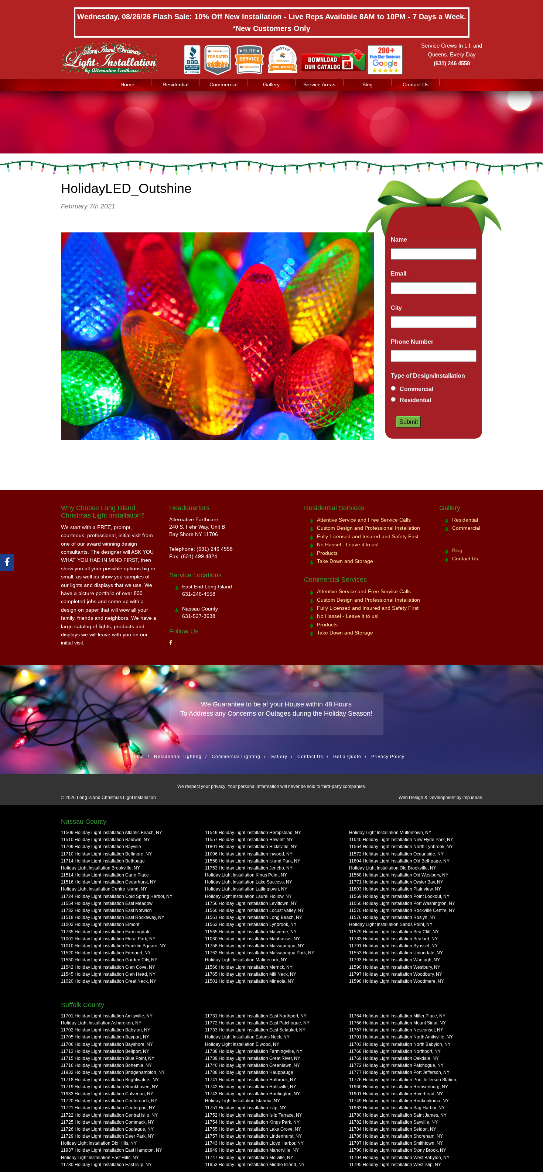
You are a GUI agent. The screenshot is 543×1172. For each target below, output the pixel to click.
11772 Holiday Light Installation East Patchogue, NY (257, 1023)
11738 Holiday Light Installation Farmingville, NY (254, 1051)
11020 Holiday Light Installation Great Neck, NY (108, 981)
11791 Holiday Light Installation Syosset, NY (393, 945)
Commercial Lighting (236, 756)
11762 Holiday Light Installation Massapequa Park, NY (259, 952)
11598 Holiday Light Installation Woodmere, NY (396, 981)
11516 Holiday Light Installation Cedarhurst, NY (108, 882)
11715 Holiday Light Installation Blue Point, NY (107, 1058)
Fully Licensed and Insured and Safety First (368, 536)
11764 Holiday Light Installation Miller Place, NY (397, 1016)
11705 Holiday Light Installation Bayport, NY (105, 1037)
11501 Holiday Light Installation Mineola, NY (249, 981)
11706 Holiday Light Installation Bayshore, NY (107, 1044)
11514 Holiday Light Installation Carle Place (105, 875)
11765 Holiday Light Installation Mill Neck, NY (250, 974)
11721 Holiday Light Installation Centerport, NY (108, 1107)
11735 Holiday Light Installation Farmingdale (106, 931)
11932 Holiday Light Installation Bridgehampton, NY (113, 1072)
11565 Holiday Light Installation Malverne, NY (251, 931)
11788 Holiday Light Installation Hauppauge (249, 1072)
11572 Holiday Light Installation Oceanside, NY (396, 854)
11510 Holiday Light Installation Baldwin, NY (105, 839)
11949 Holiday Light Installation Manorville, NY (252, 1150)
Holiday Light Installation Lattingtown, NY (246, 889)
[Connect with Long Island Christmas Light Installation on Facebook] (170, 643)
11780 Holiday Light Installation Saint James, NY (398, 1115)
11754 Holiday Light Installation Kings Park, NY (252, 1122)
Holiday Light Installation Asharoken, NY (101, 1023)
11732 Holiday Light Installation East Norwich (106, 910)
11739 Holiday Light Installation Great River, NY (252, 1058)
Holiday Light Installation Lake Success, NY (248, 882)
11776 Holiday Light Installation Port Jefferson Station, (403, 1079)
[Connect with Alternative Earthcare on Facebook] (7, 562)
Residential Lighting (178, 756)
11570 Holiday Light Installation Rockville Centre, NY (402, 910)
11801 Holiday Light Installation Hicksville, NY (251, 846)
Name (401, 239)
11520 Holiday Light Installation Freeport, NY (106, 952)
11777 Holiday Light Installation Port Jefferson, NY (399, 1072)
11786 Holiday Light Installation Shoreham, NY (396, 1136)
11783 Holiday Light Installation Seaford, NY (393, 938)
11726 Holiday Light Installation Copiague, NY (107, 1129)
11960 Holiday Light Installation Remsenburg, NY (398, 1086)
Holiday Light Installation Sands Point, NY (391, 924)
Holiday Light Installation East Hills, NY (100, 1157)
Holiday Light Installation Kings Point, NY (246, 875)
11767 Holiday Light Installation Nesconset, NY (396, 1030)
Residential (175, 84)
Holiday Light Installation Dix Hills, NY (99, 1143)
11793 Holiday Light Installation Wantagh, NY (394, 959)
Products (327, 553)
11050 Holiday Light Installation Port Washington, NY (402, 903)
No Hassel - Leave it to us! (348, 544)
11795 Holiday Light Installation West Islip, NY (395, 1164)
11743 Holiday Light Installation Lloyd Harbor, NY (254, 1143)
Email (400, 273)
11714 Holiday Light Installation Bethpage (103, 861)
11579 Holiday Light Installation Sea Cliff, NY (394, 931)
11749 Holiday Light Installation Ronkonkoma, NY (399, 1100)
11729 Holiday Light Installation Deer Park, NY (107, 1136)
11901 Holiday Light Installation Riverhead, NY (396, 1093)
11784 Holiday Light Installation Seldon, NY (392, 1129)
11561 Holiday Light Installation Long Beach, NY (253, 917)
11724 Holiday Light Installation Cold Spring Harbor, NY (117, 896)
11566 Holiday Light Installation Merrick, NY (249, 967)
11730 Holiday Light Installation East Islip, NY (106, 1164)
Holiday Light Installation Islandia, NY (242, 1100)
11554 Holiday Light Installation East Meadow (107, 903)
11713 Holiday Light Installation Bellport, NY (105, 1051)
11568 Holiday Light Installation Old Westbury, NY (398, 875)
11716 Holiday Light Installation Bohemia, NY (106, 1065)
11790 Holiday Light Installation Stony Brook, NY (397, 1150)
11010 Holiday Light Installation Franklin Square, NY (113, 945)
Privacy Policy (387, 756)
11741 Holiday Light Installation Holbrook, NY (250, 1079)
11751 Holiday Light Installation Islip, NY (245, 1107)
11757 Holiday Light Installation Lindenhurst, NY (253, 1136)
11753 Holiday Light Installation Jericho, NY (249, 868)
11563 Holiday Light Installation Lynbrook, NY (251, 924)
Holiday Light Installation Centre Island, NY (104, 889)
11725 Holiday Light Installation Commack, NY (107, 1122)
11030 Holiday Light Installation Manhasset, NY (252, 938)
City (398, 308)
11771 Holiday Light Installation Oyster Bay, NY (396, 882)
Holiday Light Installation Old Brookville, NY (392, 868)
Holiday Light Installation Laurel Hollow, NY (248, 896)
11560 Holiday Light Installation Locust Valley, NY (254, 910)
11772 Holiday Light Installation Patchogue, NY (396, 1065)
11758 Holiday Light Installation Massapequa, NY (254, 945)
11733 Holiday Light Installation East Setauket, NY (255, 1030)
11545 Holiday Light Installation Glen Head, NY (108, 974)
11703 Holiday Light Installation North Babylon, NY (400, 1044)
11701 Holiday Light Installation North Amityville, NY (401, 1037)
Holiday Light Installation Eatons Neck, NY (247, 1037)
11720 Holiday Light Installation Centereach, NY (109, 1100)
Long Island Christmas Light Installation (116, 797)
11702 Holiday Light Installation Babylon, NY (105, 1030)
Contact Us (415, 84)
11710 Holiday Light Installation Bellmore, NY (106, 854)
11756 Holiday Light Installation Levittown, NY (251, 903)
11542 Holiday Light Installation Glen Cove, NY (108, 967)
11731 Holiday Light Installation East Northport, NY (256, 1016)
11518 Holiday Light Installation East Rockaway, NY (112, 917)
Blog (367, 84)
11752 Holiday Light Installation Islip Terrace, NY (253, 1115)
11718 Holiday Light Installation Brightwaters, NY (110, 1079)
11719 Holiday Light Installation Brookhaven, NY (109, 1086)
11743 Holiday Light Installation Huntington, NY (252, 1093)
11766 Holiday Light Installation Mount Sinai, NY (397, 1023)
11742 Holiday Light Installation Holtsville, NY (250, 1086)
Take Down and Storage (345, 561)
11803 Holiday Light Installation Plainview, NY (395, 889)
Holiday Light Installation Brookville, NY (100, 868)
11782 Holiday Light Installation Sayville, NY (393, 1122)
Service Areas (319, 84)
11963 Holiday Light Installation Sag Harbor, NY (397, 1107)
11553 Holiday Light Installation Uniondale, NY (396, 952)
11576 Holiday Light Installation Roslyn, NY (392, 917)
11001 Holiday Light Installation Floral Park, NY (108, 938)
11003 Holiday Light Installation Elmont (100, 924)
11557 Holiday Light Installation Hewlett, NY (249, 839)
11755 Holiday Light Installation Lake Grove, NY (253, 1129)
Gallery (271, 84)
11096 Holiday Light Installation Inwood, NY (249, 854)
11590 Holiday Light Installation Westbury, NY (394, 967)
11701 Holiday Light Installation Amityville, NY (107, 1016)
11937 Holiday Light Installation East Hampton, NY (111, 1150)
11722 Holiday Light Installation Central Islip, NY (109, 1115)
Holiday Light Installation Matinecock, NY (246, 959)
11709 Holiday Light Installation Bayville (101, 846)
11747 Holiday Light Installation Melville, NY (249, 1157)
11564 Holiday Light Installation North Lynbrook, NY (401, 846)
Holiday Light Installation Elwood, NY (242, 1044)
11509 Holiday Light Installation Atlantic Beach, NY (111, 832)
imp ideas (472, 797)
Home (127, 84)
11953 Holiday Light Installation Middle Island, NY (255, 1164)
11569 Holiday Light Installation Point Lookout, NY (399, 896)
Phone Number (414, 342)
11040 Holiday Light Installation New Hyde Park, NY (401, 839)
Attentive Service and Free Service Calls (364, 520)
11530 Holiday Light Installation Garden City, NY (109, 959)
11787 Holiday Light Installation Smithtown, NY (396, 1143)
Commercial (223, 84)
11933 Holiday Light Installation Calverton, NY (107, 1093)
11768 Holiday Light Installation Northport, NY (395, 1051)
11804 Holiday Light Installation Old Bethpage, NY (399, 861)
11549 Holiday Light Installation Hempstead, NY (253, 832)
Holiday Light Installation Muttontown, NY (390, 832)
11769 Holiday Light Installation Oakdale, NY (394, 1058)
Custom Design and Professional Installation (368, 528)
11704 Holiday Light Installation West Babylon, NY (399, 1157)
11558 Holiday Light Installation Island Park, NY (252, 861)
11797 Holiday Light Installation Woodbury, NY (395, 974)
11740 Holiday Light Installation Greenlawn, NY (252, 1065)
